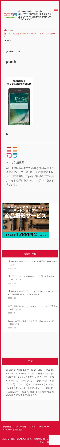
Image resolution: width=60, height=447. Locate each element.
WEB (50, 370)
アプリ (16, 377)
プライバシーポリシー (39, 427)
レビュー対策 (45, 388)
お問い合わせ (20, 427)
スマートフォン (27, 381)
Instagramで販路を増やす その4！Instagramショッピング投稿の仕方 (32, 322)
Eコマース (30, 370)
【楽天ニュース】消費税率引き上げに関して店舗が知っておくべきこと (32, 278)
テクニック (44, 381)
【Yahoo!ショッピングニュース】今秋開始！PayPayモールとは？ (32, 263)
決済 (24, 395)
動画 (33, 392)
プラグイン (18, 388)
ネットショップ (38, 384)
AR (20, 370)
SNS (41, 370)
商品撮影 (43, 392)
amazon (11, 370)
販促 (32, 395)
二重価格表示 (13, 392)
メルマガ (31, 388)
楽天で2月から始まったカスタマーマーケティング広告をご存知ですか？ (32, 307)
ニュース (22, 384)
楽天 (15, 395)
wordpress (12, 373)
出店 (25, 392)
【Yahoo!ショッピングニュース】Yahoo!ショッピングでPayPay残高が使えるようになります (32, 293)
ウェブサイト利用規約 (12, 430)
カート (13, 381)
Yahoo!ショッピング (30, 373)
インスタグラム (30, 377)
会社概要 (7, 427)
